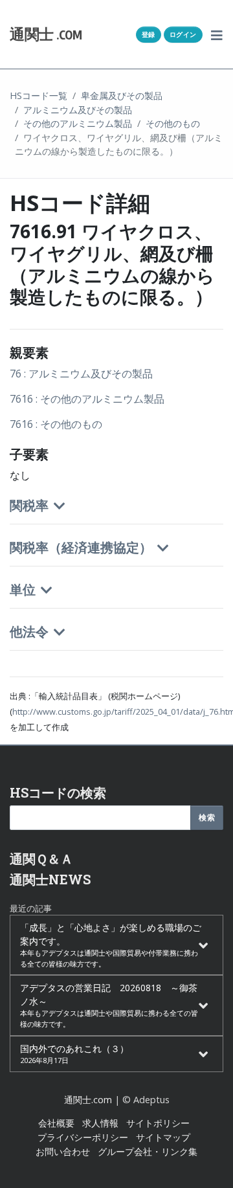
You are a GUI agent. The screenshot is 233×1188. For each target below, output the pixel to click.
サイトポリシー (158, 1123)
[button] (217, 34)
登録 (148, 34)
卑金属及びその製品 (121, 95)
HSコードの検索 (58, 792)
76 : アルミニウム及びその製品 (81, 373)
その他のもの (173, 123)
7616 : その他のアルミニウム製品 (87, 399)
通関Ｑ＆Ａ (41, 858)
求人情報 (100, 1123)
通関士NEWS (50, 879)
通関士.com (88, 1099)
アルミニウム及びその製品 (77, 110)
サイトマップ (163, 1137)
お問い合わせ (63, 1151)
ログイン (183, 34)
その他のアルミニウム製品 (77, 123)
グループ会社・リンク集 (147, 1151)
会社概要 (56, 1123)
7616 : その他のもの (56, 424)
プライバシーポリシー (83, 1137)
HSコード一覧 (38, 95)
